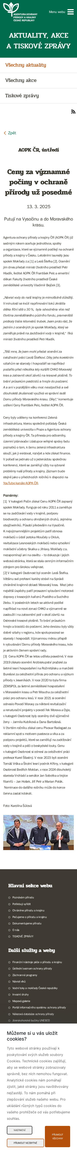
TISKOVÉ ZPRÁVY (22, 936)
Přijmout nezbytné (25, 1142)
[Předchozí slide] (11, 832)
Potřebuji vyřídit (21, 904)
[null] (9, 133)
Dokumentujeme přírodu (26, 923)
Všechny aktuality (25, 65)
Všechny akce (20, 80)
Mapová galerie (21, 1001)
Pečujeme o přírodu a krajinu (29, 917)
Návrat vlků (18, 981)
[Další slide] (66, 832)
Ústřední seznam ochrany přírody (32, 968)
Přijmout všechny (57, 1136)
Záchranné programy (24, 975)
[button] (61, 11)
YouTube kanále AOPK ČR (20, 483)
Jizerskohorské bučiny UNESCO (31, 1020)
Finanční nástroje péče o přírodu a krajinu (37, 962)
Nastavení (19, 1130)
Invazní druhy (20, 994)
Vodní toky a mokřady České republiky (34, 988)
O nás (15, 930)
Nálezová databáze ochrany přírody (33, 1014)
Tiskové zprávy (22, 96)
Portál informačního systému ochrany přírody (39, 1007)
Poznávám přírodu (23, 897)
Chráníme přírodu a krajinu (28, 910)
